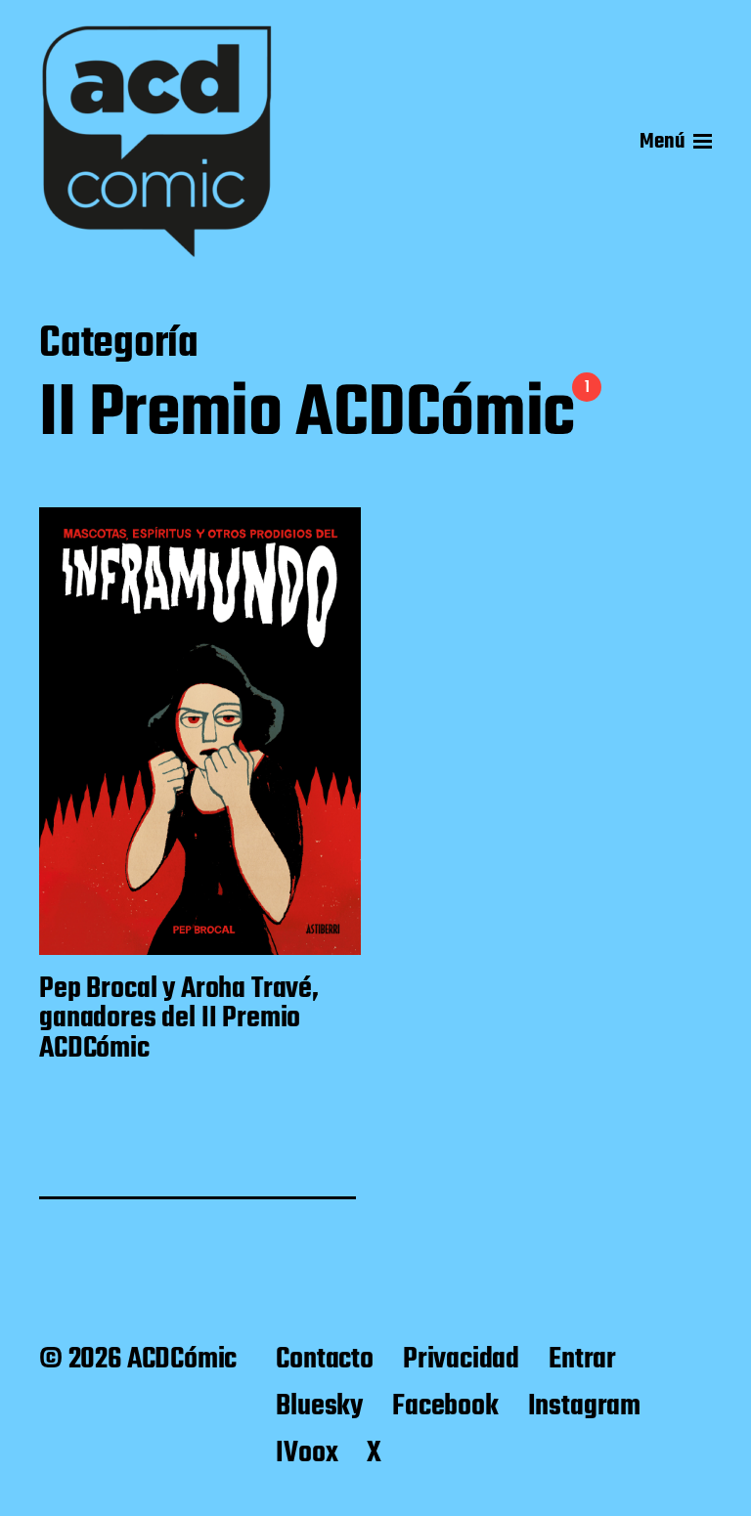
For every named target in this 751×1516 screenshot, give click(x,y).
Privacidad (461, 1359)
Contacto (325, 1359)
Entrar (582, 1359)
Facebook (445, 1406)
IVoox (306, 1453)
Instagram (584, 1406)
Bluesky (319, 1406)
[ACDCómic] (156, 141)
